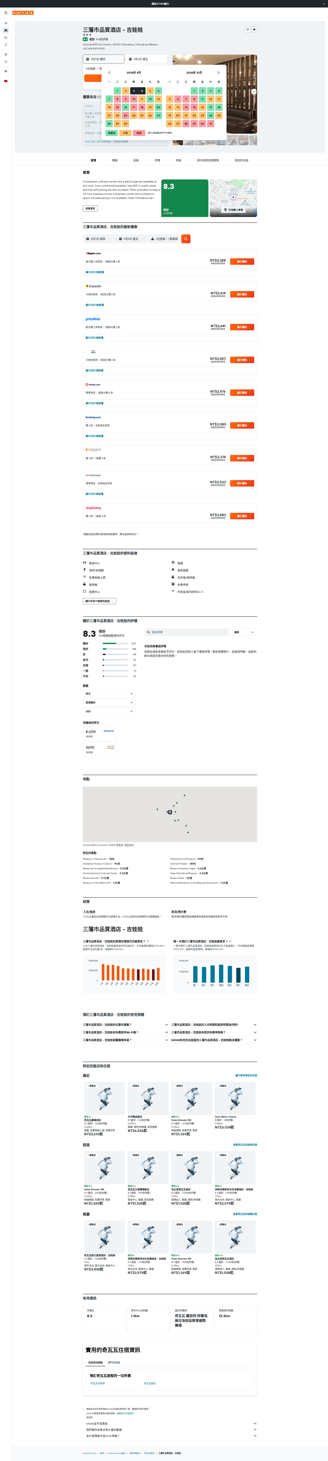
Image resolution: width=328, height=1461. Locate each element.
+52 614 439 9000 (94, 48)
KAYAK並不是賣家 (97, 1423)
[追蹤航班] (5, 61)
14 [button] (109, 107)
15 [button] (117, 107)
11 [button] (142, 99)
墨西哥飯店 (135, 1453)
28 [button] (109, 123)
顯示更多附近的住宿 (246, 1075)
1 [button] (117, 91)
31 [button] (210, 123)
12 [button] (150, 99)
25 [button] (142, 115)
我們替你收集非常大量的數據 (104, 1429)
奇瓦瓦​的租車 (98, 1383)
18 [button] (142, 107)
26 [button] (150, 115)
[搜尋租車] (5, 37)
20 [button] (158, 107)
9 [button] (125, 99)
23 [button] (125, 115)
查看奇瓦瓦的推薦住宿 (245, 1214)
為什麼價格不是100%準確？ (103, 1436)
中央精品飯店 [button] (135, 1116)
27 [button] (158, 115)
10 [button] (133, 99)
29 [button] (117, 123)
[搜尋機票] (5, 23)
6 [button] (158, 91)
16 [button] (125, 107)
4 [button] (142, 91)
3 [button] (134, 91)
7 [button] (109, 99)
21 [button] (109, 115)
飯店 (102, 1453)
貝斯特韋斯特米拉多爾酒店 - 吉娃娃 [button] (234, 1189)
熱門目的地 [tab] (114, 1362)
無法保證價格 (127, 1413)
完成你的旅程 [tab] (95, 1362)
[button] (324, 4)
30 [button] (125, 123)
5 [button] (150, 91)
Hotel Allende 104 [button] (181, 1120)
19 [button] (150, 107)
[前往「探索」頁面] (5, 54)
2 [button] (125, 91)
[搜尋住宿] (5, 30)
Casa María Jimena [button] (225, 1116)
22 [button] (117, 115)
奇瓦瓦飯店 (150, 1383)
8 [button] (117, 99)
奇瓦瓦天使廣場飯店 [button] (138, 1189)
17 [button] (134, 107)
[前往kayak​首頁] (23, 13)
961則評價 (102, 39)
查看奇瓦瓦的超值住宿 (245, 1144)
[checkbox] (100, 734)
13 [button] (158, 99)
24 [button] (133, 115)
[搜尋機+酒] (5, 44)
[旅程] (5, 71)
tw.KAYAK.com (89, 1453)
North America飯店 (117, 1453)
